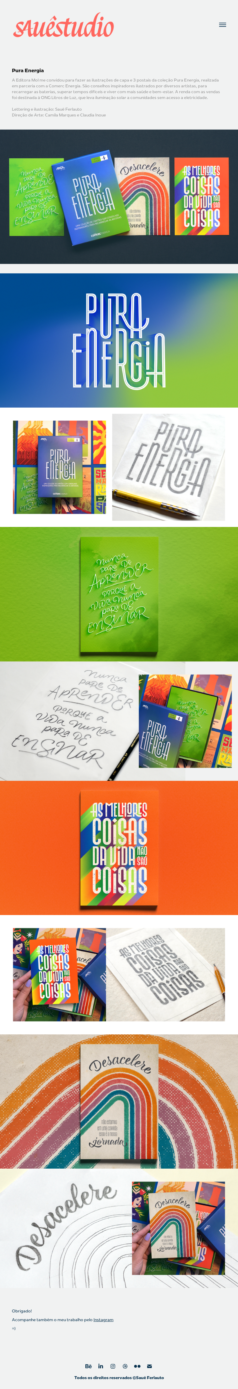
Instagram (103, 1319)
